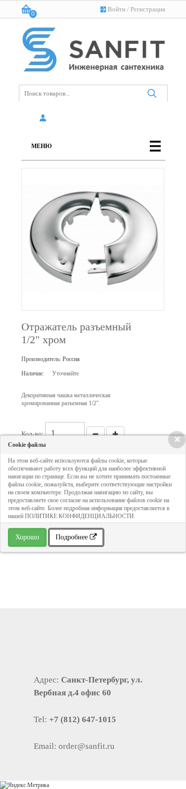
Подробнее (73, 537)
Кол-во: (32, 433)
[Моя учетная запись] (44, 118)
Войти (116, 9)
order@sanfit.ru (87, 746)
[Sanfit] (93, 47)
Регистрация (147, 9)
